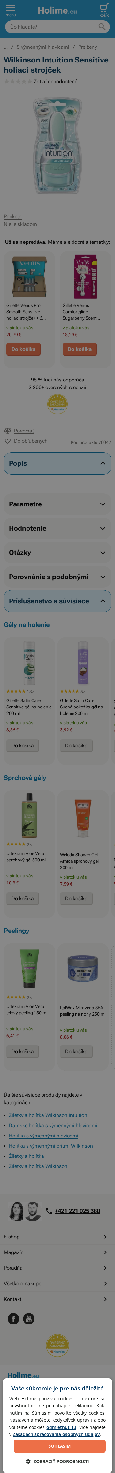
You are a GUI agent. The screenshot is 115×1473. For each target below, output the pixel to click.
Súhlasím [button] (60, 1446)
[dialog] (57, 1425)
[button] (57, 1461)
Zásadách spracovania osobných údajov (56, 1434)
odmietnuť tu (61, 1427)
